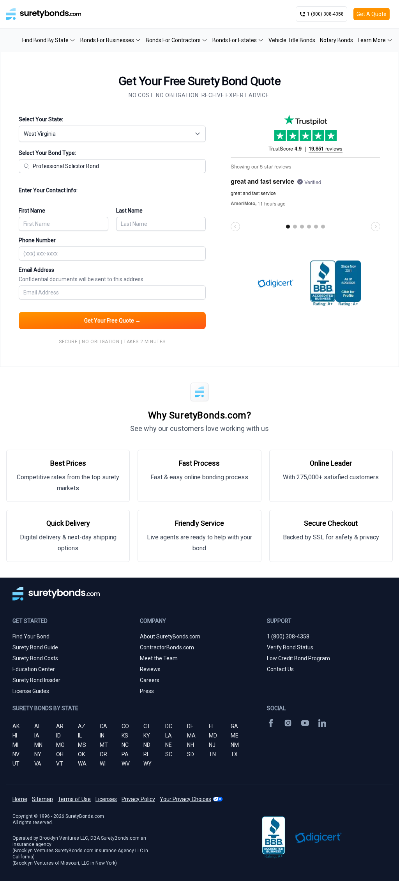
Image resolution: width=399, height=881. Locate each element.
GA (234, 726)
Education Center (33, 669)
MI (15, 745)
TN (212, 754)
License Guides (30, 691)
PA (125, 754)
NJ (212, 745)
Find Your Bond (30, 636)
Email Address (81, 274)
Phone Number (37, 240)
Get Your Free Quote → (112, 320)
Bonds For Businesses (107, 40)
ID (58, 735)
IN (102, 735)
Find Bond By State (45, 40)
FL (211, 726)
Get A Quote (372, 14)
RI (145, 754)
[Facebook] (271, 723)
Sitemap (42, 799)
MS (82, 745)
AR (60, 726)
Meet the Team (159, 658)
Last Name (129, 210)
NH (190, 745)
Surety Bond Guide (35, 647)
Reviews (150, 669)
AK (15, 726)
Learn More (372, 40)
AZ (81, 726)
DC (168, 726)
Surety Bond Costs (35, 658)
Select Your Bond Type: (47, 153)
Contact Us (280, 669)
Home (19, 799)
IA (36, 735)
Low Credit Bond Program (298, 658)
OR (103, 754)
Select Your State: (41, 119)
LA (168, 735)
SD (190, 754)
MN (38, 745)
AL (37, 726)
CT (146, 726)
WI (103, 763)
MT (104, 745)
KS (125, 735)
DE (190, 726)
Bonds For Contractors (173, 40)
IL (80, 735)
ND (146, 745)
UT (15, 763)
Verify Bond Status (290, 647)
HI (14, 735)
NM (235, 745)
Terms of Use (74, 799)
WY (147, 763)
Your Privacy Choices (185, 799)
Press (147, 691)
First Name (32, 210)
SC (168, 754)
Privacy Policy (138, 799)
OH (60, 754)
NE (168, 745)
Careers (149, 680)
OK (81, 754)
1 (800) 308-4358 (288, 636)
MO (60, 745)
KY (146, 735)
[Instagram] (288, 723)
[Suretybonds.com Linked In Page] (322, 723)
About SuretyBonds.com (170, 636)
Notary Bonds (336, 40)
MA (191, 735)
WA (82, 763)
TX (234, 754)
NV (15, 754)
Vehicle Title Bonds (291, 40)
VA (37, 763)
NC (125, 745)
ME (234, 735)
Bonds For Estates (234, 40)
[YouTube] (305, 723)
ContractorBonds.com (167, 647)
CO (125, 726)
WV (126, 763)
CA (103, 726)
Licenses (106, 799)
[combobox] (112, 134)
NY (37, 754)
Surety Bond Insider (36, 680)
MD (213, 735)
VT (59, 763)
